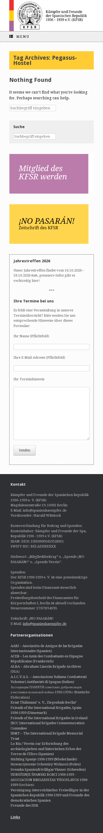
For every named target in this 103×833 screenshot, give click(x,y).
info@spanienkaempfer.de (45, 624)
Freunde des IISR (24, 805)
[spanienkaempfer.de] (51, 15)
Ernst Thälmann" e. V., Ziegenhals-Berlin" (44, 702)
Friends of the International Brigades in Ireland (49, 718)
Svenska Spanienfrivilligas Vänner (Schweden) (48, 769)
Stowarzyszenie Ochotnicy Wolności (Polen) (46, 764)
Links (15, 817)
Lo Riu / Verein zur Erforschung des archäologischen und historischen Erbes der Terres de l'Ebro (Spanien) (46, 749)
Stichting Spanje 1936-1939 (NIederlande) (44, 759)
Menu (23, 37)
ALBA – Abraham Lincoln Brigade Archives (46, 666)
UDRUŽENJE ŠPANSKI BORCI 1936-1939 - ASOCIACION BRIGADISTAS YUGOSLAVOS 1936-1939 (49, 780)
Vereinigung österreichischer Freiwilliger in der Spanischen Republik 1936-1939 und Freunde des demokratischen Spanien (50, 795)
